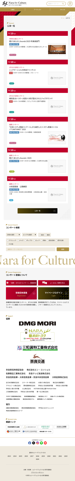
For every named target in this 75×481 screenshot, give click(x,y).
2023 (65, 456)
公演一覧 (37, 211)
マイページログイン (53, 294)
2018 (37, 456)
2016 (26, 456)
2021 (54, 456)
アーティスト (37, 9)
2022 (60, 456)
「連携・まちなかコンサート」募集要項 (23, 283)
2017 (31, 456)
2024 (37, 459)
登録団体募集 (21, 294)
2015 (20, 456)
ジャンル (62, 9)
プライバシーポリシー (37, 472)
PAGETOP (70, 476)
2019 (43, 456)
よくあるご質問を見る (57, 283)
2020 (48, 456)
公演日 (12, 9)
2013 (9, 456)
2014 (14, 456)
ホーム (62, 18)
